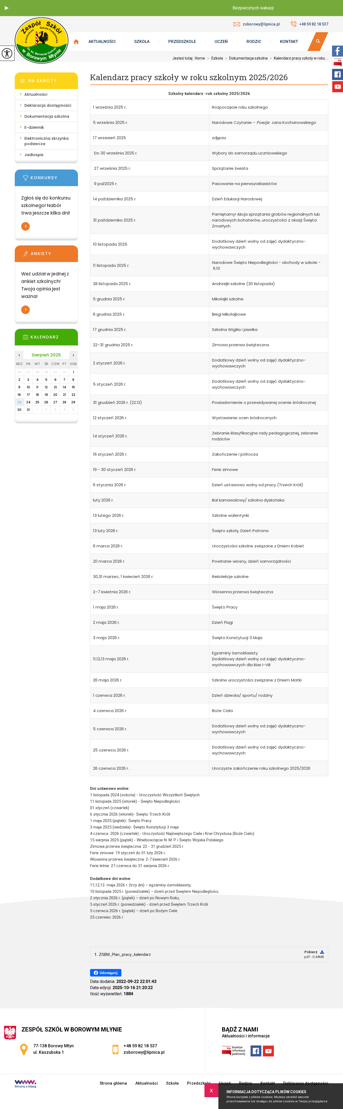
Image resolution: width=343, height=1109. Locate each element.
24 (28, 402)
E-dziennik (34, 127)
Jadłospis (33, 154)
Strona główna (113, 1083)
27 (55, 402)
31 (28, 409)
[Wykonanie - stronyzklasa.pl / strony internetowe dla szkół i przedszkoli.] (25, 1084)
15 (73, 387)
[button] (6, 8)
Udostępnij (109, 973)
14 (64, 387)
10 (28, 387)
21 (64, 394)
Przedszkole (182, 41)
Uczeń (221, 41)
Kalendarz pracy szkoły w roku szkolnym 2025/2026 (189, 77)
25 (37, 402)
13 (55, 387)
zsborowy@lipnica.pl (261, 24)
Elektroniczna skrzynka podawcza (46, 141)
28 (64, 402)
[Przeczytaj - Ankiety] (54, 255)
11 (37, 387)
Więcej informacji (25, 226)
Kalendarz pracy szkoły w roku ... (299, 58)
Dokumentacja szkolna (246, 58)
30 (19, 409)
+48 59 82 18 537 (313, 24)
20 (55, 394)
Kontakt (289, 41)
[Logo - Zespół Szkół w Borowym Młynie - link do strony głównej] (41, 40)
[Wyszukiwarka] (317, 41)
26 (46, 402)
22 (73, 394)
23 (19, 402)
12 (46, 387)
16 (19, 394)
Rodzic (254, 41)
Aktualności (101, 41)
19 (46, 394)
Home (200, 58)
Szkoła (142, 41)
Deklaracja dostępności (47, 105)
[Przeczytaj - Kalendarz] (54, 339)
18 (37, 394)
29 (73, 402)
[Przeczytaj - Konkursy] (54, 179)
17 (28, 394)
